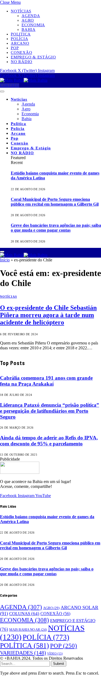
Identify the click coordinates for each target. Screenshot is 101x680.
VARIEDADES (23, 653)
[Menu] (2, 91)
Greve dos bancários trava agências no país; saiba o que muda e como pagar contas (56, 227)
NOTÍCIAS (8, 296)
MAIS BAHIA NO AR (28, 630)
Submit (58, 664)
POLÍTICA (24, 645)
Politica (21, 34)
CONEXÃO (55, 613)
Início (5, 260)
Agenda (31, 16)
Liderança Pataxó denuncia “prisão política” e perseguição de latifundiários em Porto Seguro (49, 411)
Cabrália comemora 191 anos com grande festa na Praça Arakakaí (46, 381)
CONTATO (9, 85)
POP (63, 645)
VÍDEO (55, 653)
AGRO (51, 608)
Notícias (21, 11)
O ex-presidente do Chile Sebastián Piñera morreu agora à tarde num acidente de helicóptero (48, 315)
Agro (28, 20)
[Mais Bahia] (23, 80)
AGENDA (21, 606)
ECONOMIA (24, 619)
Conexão (21, 52)
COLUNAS (24, 613)
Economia (33, 25)
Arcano (20, 43)
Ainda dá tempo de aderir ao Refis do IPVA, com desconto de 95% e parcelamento (49, 440)
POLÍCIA (46, 637)
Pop (15, 48)
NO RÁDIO (21, 62)
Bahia (29, 29)
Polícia (19, 39)
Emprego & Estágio (33, 57)
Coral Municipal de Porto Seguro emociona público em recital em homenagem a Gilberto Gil (55, 201)
